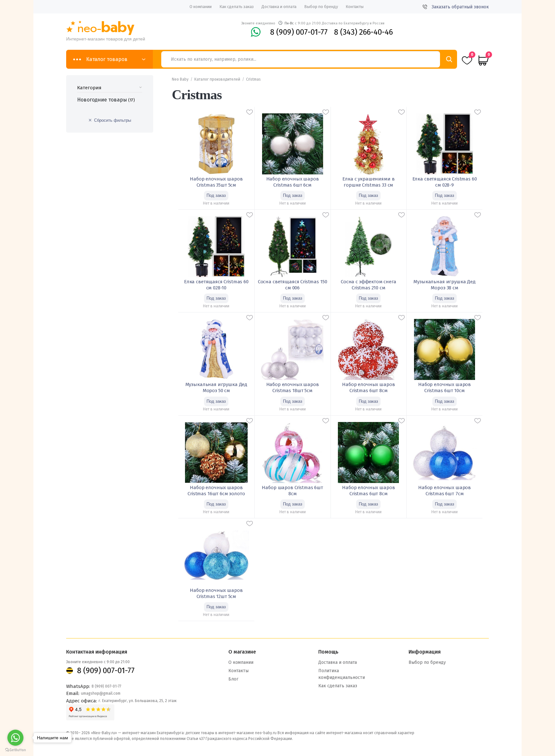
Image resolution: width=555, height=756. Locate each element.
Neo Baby (180, 79)
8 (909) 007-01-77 (299, 32)
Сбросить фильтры (112, 120)
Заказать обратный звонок (460, 7)
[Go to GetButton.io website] (15, 750)
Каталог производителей (217, 79)
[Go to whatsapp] (15, 738)
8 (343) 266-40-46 (363, 32)
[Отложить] (249, 112)
